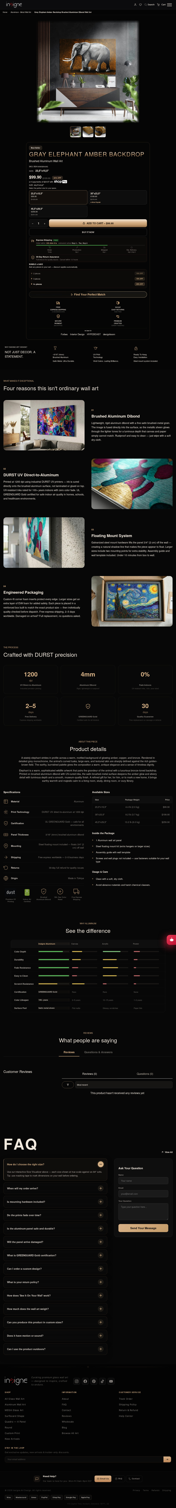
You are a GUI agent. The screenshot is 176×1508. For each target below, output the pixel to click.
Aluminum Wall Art (15, 1404)
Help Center (126, 1416)
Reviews (69, 1052)
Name (121, 1175)
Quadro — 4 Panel (15, 1421)
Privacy (136, 1490)
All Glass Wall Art (15, 1398)
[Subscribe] (167, 1459)
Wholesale (68, 1421)
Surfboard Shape (14, 1416)
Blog (64, 1427)
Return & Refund (128, 1410)
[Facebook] (85, 1381)
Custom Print (12, 1433)
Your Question (124, 1201)
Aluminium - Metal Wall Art (21, 12)
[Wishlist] (140, 4)
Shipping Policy (128, 1404)
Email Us (104, 1478)
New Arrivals (12, 1438)
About (65, 1398)
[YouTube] (111, 1381)
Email (120, 1188)
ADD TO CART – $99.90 (100, 223)
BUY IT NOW (88, 232)
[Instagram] (76, 1381)
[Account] (135, 4)
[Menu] (169, 4)
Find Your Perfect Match (89, 294)
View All (169, 1152)
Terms (146, 1490)
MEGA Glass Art (14, 1410)
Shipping (166, 1490)
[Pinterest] (93, 1381)
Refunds (156, 1490)
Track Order (126, 1398)
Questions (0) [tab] (145, 1074)
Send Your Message (143, 1228)
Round (8, 1427)
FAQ (64, 1404)
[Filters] (68, 1084)
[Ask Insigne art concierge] (171, 940)
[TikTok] (102, 1381)
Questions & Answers (98, 1052)
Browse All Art (70, 1433)
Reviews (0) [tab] (89, 1074)
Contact (66, 1410)
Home (5, 12)
